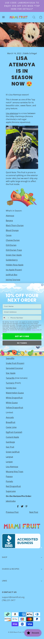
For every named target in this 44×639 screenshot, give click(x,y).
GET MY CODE (22, 336)
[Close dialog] (42, 285)
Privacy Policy (36, 330)
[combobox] (6, 317)
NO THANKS (22, 343)
